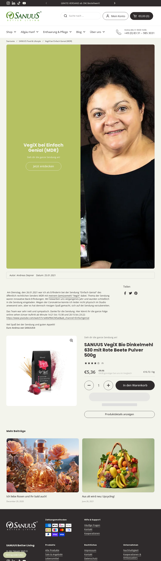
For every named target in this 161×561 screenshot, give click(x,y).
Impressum (90, 550)
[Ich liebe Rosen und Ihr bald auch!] (42, 465)
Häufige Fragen (92, 525)
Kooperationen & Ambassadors (132, 556)
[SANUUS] (24, 16)
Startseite (10, 41)
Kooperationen (92, 533)
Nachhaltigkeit (131, 550)
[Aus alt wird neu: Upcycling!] (118, 465)
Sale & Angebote (54, 554)
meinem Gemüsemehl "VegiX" (64, 295)
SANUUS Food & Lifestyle (30, 41)
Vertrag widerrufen (14, 554)
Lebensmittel (52, 558)
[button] (89, 385)
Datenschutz (90, 558)
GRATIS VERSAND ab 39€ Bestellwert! (80, 3)
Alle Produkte (52, 550)
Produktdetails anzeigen (119, 414)
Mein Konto (118, 16)
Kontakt (88, 529)
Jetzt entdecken (43, 166)
